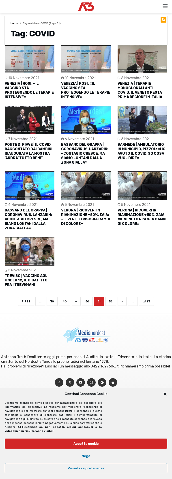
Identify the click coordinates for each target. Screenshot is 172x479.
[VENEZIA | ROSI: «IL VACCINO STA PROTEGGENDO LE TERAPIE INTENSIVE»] (29, 59)
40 (64, 301)
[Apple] (113, 382)
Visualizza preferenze (86, 468)
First (26, 301)
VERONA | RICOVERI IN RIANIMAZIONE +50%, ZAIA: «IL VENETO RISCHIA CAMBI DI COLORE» (85, 217)
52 (111, 301)
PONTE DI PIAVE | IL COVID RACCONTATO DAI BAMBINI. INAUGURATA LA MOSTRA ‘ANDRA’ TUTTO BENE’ (29, 151)
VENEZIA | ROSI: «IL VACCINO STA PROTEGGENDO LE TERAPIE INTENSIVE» (29, 90)
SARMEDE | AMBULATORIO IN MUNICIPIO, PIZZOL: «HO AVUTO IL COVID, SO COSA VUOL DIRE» (142, 151)
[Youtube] (80, 382)
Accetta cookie (86, 444)
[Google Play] (102, 382)
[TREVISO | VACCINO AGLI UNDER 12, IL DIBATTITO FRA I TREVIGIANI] (29, 251)
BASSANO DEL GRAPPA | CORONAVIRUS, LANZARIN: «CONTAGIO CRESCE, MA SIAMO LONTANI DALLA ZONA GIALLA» (84, 153)
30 (52, 301)
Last (146, 301)
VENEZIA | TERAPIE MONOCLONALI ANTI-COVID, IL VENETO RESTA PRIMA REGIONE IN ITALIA (140, 90)
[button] (165, 394)
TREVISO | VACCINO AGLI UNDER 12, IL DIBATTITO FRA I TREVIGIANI (27, 280)
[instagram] (91, 382)
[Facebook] (59, 382)
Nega (86, 456)
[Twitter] (70, 382)
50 (87, 301)
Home (14, 23)
